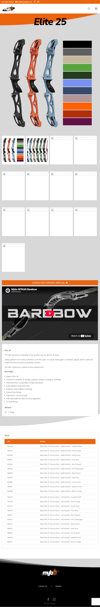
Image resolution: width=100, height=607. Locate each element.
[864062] (61, 174)
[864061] (37, 174)
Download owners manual (48, 282)
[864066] (61, 210)
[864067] (85, 210)
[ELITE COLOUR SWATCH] (50, 130)
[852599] (85, 139)
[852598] (61, 139)
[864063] (85, 174)
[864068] (13, 246)
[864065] (37, 210)
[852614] (13, 174)
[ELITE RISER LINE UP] (37, 162)
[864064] (13, 210)
